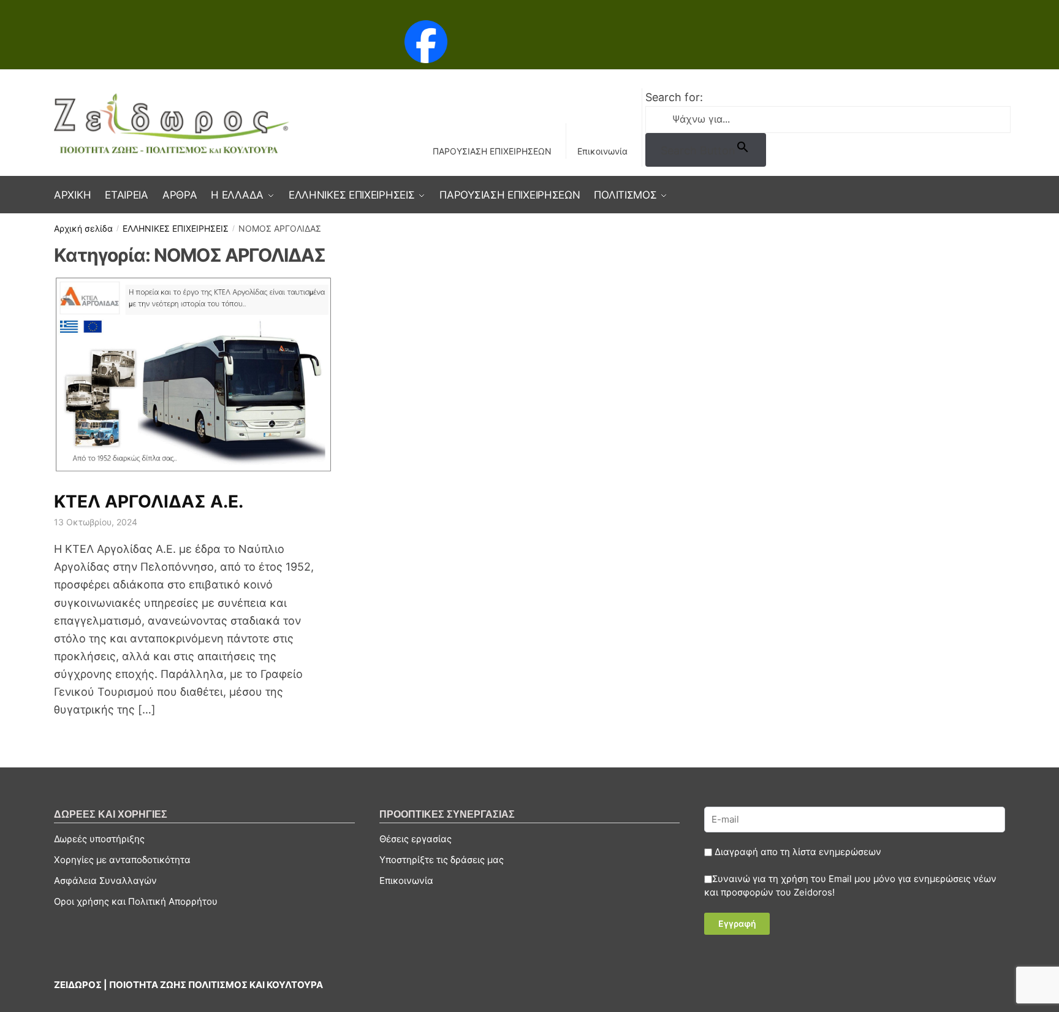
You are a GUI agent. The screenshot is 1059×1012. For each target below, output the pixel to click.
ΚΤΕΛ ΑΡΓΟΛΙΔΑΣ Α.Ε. (148, 501)
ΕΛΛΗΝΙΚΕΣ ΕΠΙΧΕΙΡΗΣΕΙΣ (176, 228)
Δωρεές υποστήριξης (99, 839)
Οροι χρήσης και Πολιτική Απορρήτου (136, 901)
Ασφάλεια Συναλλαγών (105, 880)
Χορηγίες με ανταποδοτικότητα (122, 860)
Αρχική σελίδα (83, 228)
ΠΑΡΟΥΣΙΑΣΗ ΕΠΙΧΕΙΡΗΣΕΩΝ (492, 151)
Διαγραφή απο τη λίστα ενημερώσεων (796, 852)
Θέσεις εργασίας (415, 839)
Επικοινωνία (602, 151)
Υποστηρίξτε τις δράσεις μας (441, 860)
